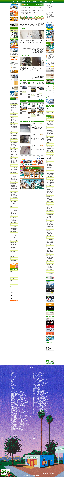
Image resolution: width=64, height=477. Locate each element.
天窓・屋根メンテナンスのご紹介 (13, 181)
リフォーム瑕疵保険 (13, 377)
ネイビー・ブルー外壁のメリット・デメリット (50, 246)
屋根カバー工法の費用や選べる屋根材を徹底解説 (14, 127)
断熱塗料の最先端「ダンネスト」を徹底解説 (50, 230)
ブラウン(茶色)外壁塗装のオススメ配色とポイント (50, 258)
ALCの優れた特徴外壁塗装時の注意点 (13, 251)
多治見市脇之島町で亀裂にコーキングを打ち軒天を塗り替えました (50, 15)
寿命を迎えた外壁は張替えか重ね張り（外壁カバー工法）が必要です (41, 392)
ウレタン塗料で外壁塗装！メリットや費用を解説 (14, 140)
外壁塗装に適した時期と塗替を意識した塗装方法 (14, 133)
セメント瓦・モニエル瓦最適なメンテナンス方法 (14, 211)
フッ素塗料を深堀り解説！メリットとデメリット (50, 260)
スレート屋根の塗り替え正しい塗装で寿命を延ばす (14, 195)
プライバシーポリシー (13, 278)
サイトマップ (12, 387)
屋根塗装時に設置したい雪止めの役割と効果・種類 (14, 188)
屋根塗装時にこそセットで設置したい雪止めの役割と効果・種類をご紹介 (42, 416)
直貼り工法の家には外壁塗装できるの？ (49, 196)
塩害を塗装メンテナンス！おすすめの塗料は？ (14, 245)
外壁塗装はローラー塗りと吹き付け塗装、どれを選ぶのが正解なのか (19, 436)
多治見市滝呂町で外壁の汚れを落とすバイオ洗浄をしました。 (50, 18)
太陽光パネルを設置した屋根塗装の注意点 (50, 221)
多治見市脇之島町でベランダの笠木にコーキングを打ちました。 (50, 20)
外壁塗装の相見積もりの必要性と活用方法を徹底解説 (17, 429)
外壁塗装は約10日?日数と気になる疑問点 (49, 142)
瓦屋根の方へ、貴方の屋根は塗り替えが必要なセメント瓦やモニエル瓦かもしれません (43, 408)
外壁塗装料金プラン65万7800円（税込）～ (38, 377)
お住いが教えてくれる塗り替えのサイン (13, 108)
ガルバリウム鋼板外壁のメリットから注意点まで (50, 158)
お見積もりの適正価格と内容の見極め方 (50, 137)
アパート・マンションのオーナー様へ (50, 110)
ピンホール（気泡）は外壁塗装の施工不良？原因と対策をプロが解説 (19, 425)
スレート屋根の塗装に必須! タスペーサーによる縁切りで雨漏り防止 (19, 433)
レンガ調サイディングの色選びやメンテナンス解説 (14, 154)
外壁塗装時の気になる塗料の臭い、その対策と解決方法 (17, 404)
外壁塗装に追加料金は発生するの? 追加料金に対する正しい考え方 (41, 399)
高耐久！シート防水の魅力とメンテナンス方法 (14, 240)
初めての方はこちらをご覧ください (37, 372)
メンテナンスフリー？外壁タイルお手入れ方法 (50, 203)
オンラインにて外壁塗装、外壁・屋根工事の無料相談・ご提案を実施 (41, 397)
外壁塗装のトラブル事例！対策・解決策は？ (50, 239)
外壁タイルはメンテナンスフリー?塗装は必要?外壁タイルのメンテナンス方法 (42, 404)
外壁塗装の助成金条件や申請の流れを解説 (50, 124)
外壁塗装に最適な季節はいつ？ (14, 136)
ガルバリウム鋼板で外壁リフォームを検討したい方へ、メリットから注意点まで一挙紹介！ (21, 416)
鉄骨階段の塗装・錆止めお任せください (14, 215)
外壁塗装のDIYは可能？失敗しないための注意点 (50, 190)
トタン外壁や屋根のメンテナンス (13, 204)
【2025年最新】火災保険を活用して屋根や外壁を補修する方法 (40, 385)
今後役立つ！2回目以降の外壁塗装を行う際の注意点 (39, 393)
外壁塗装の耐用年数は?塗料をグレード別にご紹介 (14, 131)
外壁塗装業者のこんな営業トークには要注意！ (50, 187)
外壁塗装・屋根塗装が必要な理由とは (15, 408)
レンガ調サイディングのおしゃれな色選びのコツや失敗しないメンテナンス (19, 423)
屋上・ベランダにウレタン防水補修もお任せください (14, 238)
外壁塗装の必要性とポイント (36, 387)
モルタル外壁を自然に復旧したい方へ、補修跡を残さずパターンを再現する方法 (20, 424)
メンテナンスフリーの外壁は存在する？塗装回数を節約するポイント (19, 415)
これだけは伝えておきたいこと (14, 376)
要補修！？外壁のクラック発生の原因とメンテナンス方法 (17, 422)
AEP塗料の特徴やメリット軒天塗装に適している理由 (50, 273)
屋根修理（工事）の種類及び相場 (13, 122)
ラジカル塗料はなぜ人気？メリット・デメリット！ (50, 271)
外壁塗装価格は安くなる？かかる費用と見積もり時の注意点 (40, 383)
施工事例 (18, 1)
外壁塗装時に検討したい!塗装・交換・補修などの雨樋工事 (40, 415)
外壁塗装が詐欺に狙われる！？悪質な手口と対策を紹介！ (17, 430)
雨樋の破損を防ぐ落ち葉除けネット (13, 190)
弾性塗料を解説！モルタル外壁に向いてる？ (50, 262)
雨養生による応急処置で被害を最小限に (50, 235)
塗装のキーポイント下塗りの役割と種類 (49, 167)
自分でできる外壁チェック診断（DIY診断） (16, 410)
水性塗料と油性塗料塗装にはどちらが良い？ (50, 201)
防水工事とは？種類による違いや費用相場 (14, 233)
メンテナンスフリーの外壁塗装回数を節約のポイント (50, 155)
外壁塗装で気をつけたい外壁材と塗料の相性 (14, 258)
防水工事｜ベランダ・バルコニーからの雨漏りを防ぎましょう (40, 396)
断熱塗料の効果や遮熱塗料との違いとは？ (50, 228)
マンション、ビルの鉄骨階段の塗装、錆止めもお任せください (40, 420)
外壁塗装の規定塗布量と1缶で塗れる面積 (50, 214)
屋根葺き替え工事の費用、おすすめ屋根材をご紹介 (39, 390)
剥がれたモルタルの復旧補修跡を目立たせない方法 (14, 156)
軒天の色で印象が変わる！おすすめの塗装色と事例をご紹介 (40, 412)
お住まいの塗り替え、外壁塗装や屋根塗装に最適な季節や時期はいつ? (19, 420)
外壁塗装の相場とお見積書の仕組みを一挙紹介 (38, 381)
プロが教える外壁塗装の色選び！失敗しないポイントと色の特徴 (18, 392)
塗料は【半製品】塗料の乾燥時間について (14, 247)
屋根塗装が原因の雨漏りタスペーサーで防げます (14, 197)
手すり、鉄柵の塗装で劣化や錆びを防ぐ (13, 217)
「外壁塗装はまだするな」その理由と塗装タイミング (14, 114)
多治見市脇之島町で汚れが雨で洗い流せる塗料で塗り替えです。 (50, 9)
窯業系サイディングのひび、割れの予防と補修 (50, 194)
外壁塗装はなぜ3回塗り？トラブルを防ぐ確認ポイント (17, 428)
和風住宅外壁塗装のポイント (49, 205)
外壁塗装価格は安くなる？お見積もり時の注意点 (14, 120)
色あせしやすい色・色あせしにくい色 (50, 60)
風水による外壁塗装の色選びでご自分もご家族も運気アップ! (18, 398)
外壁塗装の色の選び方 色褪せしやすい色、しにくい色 (17, 393)
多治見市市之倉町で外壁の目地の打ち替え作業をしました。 (50, 17)
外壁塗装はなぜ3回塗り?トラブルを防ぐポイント (14, 170)
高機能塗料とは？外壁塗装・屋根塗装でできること (14, 163)
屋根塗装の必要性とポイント (36, 388)
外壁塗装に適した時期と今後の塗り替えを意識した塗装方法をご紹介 (19, 419)
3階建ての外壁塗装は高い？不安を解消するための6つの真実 (18, 405)
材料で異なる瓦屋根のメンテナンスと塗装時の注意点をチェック (40, 407)
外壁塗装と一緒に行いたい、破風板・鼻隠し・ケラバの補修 (40, 410)
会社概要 (51, 1)
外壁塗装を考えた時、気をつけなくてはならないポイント (17, 427)
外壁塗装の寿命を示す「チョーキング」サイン (14, 149)
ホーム (13, 1)
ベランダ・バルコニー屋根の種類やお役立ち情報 (14, 231)
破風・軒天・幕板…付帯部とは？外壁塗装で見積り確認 (39, 409)
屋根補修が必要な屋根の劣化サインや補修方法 (14, 192)
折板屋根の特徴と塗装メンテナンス (13, 206)
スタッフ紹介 (12, 384)
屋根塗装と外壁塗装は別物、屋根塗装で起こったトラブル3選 (18, 432)
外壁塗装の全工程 (13, 112)
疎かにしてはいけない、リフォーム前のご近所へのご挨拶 (17, 403)
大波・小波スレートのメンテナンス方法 (13, 260)
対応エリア (12, 383)
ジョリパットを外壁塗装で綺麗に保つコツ (50, 210)
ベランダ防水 (14, 37)
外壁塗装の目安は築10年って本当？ (13, 110)
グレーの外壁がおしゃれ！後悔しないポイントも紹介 (50, 249)
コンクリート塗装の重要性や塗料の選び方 (13, 226)
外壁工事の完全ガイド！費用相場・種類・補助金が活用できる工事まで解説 (19, 402)
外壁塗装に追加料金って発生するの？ (49, 128)
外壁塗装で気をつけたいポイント (14, 167)
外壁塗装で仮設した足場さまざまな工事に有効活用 (50, 180)
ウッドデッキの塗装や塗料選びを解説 (13, 220)
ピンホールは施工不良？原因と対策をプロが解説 (14, 158)
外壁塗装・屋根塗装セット (14, 35)
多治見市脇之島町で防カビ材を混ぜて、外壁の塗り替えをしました (50, 7)
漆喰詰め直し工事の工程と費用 (49, 208)
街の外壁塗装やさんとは (13, 372)
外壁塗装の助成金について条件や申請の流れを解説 (39, 398)
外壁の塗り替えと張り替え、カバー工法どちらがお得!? (17, 412)
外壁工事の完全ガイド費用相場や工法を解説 (13, 118)
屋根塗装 (14, 33)
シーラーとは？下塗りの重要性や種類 (49, 171)
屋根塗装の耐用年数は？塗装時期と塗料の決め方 (50, 242)
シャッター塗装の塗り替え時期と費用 (13, 224)
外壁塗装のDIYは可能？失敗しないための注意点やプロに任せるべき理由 (19, 411)
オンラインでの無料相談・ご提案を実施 (50, 119)
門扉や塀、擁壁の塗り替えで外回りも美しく (38, 394)
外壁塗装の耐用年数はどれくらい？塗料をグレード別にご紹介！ (18, 418)
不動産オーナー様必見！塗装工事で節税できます (50, 178)
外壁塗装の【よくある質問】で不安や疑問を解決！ (17, 391)
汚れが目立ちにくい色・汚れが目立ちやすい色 (51, 58)
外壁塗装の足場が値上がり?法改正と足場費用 (50, 183)
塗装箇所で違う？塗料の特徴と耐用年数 (49, 165)
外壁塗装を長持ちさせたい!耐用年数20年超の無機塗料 (50, 174)
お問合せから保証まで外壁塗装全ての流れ (38, 375)
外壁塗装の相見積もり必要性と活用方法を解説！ (50, 131)
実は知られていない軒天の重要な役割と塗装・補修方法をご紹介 (40, 411)
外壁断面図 (12, 256)
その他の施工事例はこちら (41, 99)
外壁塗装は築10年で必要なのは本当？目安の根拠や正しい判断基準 (18, 400)
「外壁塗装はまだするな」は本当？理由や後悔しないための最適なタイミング (20, 401)
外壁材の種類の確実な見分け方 (49, 153)
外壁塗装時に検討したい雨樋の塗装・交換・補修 (14, 186)
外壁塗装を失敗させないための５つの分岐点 (16, 396)
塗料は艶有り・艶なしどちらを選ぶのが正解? (50, 199)
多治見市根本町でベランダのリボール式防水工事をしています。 (50, 6)
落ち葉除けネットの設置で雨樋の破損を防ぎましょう (39, 417)
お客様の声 (23, 1)
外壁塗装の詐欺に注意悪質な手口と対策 (49, 140)
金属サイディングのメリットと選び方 (13, 201)
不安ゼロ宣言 (12, 381)
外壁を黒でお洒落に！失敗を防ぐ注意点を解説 (50, 251)
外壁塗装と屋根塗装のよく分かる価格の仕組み (38, 373)
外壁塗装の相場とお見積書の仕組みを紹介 (50, 133)
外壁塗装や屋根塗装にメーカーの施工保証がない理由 (50, 176)
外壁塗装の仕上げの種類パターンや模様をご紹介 (50, 264)
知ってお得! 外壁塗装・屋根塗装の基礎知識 (16, 407)
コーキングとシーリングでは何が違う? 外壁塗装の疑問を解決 (18, 437)
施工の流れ (34, 1)
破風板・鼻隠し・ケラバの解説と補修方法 (14, 174)
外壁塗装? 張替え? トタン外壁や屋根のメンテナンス (39, 402)
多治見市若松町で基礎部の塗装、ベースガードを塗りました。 (50, 11)
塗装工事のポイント (13, 105)
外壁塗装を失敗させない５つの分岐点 (50, 126)
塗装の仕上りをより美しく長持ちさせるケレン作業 (14, 161)
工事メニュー (29, 1)
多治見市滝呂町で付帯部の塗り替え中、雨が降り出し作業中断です (50, 22)
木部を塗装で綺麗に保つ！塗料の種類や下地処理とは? (50, 224)
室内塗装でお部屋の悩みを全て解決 (37, 395)
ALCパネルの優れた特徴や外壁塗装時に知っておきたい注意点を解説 (19, 438)
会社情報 (12, 382)
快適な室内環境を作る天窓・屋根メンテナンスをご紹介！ (40, 413)
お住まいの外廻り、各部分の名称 (15, 413)
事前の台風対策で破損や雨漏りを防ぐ (49, 233)
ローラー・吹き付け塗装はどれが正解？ (49, 212)
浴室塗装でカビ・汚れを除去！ (13, 222)
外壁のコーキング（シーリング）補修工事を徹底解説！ (39, 400)
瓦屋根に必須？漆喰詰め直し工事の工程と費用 (38, 406)
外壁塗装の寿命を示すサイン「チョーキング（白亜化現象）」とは (18, 421)
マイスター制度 (12, 379)
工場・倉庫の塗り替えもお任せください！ (50, 108)
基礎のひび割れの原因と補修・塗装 (49, 237)
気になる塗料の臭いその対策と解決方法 (49, 146)
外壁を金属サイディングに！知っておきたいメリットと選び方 (40, 401)
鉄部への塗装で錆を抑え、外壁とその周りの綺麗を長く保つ (40, 419)
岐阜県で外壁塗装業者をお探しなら (15, 385)
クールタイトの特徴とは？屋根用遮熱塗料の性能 (50, 269)
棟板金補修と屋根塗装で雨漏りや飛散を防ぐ (14, 229)
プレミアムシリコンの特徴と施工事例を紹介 (49, 267)
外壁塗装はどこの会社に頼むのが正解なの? (16, 434)
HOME (20, 19)
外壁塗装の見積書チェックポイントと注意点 (50, 135)
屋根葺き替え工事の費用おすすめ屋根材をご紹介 (14, 124)
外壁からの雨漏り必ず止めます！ (37, 386)
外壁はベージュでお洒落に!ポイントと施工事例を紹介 (50, 255)
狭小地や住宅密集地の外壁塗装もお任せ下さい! (14, 199)
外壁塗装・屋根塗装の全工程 (36, 376)
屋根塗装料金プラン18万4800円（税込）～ (38, 378)
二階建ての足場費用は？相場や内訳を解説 (50, 185)
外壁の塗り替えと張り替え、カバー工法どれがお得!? (50, 151)
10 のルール (12, 378)
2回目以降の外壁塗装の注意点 (49, 162)
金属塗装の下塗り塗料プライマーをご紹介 (49, 169)
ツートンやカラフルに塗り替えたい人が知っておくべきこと (51, 63)
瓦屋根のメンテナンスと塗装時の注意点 (14, 208)
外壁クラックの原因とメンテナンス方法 (13, 152)
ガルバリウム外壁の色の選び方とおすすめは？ (16, 417)
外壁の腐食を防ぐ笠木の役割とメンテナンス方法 (14, 183)
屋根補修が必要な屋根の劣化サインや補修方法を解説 (39, 418)
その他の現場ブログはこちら (40, 156)
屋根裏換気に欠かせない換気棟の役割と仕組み (14, 242)
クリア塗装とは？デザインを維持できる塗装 (14, 145)
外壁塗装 (14, 30)
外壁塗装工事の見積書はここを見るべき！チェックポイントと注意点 (41, 382)
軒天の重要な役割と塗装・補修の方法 (13, 177)
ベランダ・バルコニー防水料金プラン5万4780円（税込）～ (40, 380)
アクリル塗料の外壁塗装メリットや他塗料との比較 (14, 138)
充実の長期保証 (12, 380)
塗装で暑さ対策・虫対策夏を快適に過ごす (14, 147)
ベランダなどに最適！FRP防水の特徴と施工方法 (14, 236)
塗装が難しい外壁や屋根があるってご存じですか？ (50, 192)
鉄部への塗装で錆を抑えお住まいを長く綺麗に (14, 213)
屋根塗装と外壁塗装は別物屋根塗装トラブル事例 (14, 165)
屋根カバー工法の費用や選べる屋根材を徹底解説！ (39, 391)
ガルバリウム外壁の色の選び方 (49, 160)
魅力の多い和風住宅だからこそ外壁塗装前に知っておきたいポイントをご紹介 (42, 405)
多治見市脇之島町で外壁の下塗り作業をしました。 (50, 13)
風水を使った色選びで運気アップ (50, 55)
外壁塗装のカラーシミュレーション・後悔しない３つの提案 (18, 397)
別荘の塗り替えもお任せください (50, 112)
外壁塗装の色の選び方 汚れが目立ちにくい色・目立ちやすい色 (18, 394)
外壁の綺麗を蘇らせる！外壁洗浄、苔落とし (50, 217)
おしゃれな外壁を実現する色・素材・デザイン (50, 244)
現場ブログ (23, 19)
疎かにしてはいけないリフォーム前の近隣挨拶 (50, 144)
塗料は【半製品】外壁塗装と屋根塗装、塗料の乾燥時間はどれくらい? (19, 435)
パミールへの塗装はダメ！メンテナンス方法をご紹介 (50, 226)
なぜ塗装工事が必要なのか (14, 103)
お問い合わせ (12, 280)
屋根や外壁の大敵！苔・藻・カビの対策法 (49, 219)
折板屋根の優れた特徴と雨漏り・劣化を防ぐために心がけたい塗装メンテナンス (42, 403)
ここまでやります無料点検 (36, 374)
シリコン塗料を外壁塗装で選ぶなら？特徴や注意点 (14, 142)
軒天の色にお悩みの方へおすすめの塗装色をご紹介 (14, 179)
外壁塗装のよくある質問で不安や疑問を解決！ (50, 121)
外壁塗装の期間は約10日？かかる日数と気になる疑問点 (17, 399)
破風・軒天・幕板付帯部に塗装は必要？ (13, 172)
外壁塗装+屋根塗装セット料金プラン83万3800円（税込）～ (40, 379)
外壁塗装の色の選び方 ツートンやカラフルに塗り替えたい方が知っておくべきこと (20, 395)
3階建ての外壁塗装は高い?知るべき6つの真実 (50, 149)
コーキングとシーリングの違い (14, 249)
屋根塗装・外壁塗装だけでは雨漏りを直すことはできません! (18, 406)
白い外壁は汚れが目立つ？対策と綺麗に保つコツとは (50, 253)
